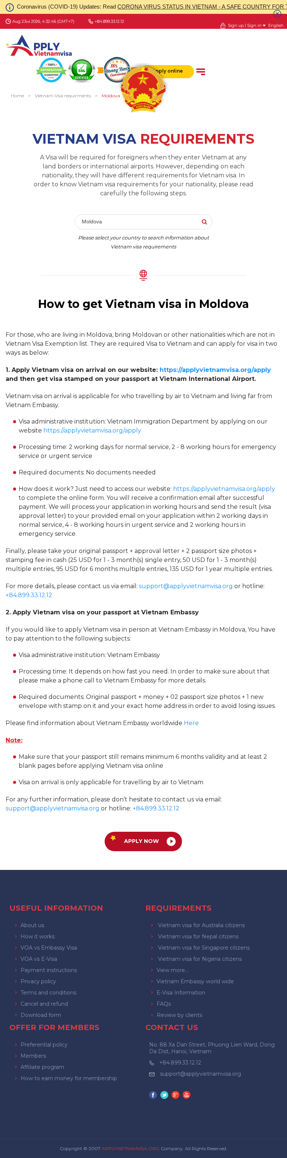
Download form (41, 1015)
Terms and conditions (48, 992)
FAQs (164, 1003)
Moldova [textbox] (92, 221)
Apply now (141, 841)
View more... (172, 970)
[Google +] (176, 1095)
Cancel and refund (44, 1003)
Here (191, 723)
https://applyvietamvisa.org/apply (92, 430)
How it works (38, 936)
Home (17, 95)
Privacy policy (38, 981)
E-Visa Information (181, 992)
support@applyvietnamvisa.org (186, 586)
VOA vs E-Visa (39, 959)
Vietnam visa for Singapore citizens (204, 947)
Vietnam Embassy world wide (195, 981)
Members (33, 1055)
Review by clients (179, 1015)
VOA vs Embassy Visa (49, 947)
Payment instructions (49, 970)
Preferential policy (44, 1044)
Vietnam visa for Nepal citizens (198, 936)
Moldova (111, 95)
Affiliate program (42, 1067)
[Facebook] (154, 1095)
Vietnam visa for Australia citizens (201, 925)
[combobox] (143, 222)
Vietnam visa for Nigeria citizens (200, 959)
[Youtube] (187, 1095)
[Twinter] (165, 1095)
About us (32, 925)
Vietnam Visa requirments (63, 95)
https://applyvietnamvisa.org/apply (215, 369)
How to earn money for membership (69, 1078)
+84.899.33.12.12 (180, 1062)
